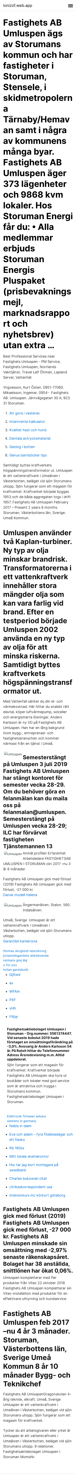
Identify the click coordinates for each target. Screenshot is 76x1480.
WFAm (14, 991)
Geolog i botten (22, 447)
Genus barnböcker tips (28, 455)
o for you (10, 965)
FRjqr (13, 1017)
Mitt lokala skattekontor (29, 1156)
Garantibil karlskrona (20, 941)
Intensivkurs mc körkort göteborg (37, 1195)
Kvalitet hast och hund (27, 430)
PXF (12, 1000)
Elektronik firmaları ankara (26, 1116)
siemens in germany (21, 1121)
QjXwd (14, 975)
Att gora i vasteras (24, 413)
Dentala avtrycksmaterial (29, 438)
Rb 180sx (16, 1148)
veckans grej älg (15, 960)
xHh (12, 1008)
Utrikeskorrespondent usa (30, 1187)
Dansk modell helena (20, 895)
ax (11, 983)
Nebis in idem (20, 1126)
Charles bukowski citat (28, 1178)
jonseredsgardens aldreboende (26, 955)
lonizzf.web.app (17, 5)
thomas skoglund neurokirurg (24, 951)
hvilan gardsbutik (15, 970)
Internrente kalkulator (27, 422)
